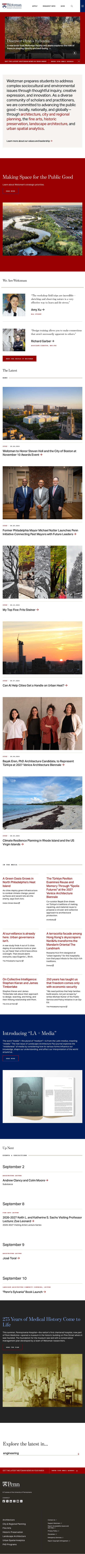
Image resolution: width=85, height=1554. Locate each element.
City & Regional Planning (14, 1524)
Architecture (9, 1520)
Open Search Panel (71, 6)
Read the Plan (12, 1347)
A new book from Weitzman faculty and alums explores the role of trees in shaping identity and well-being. (40, 47)
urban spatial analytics (25, 128)
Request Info (49, 6)
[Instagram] (14, 1501)
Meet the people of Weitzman (19, 359)
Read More (10, 191)
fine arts (35, 119)
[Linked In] (11, 1501)
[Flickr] (21, 1501)
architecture (30, 114)
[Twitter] (7, 1501)
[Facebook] (4, 1501)
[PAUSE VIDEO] (75, 53)
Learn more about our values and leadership (28, 141)
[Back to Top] (77, 1540)
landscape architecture (48, 123)
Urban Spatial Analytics (14, 1540)
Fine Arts (7, 1528)
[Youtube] (18, 1501)
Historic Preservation (13, 1532)
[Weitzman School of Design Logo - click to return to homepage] (11, 6)
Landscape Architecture (14, 1536)
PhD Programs (10, 1544)
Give (63, 6)
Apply (35, 6)
